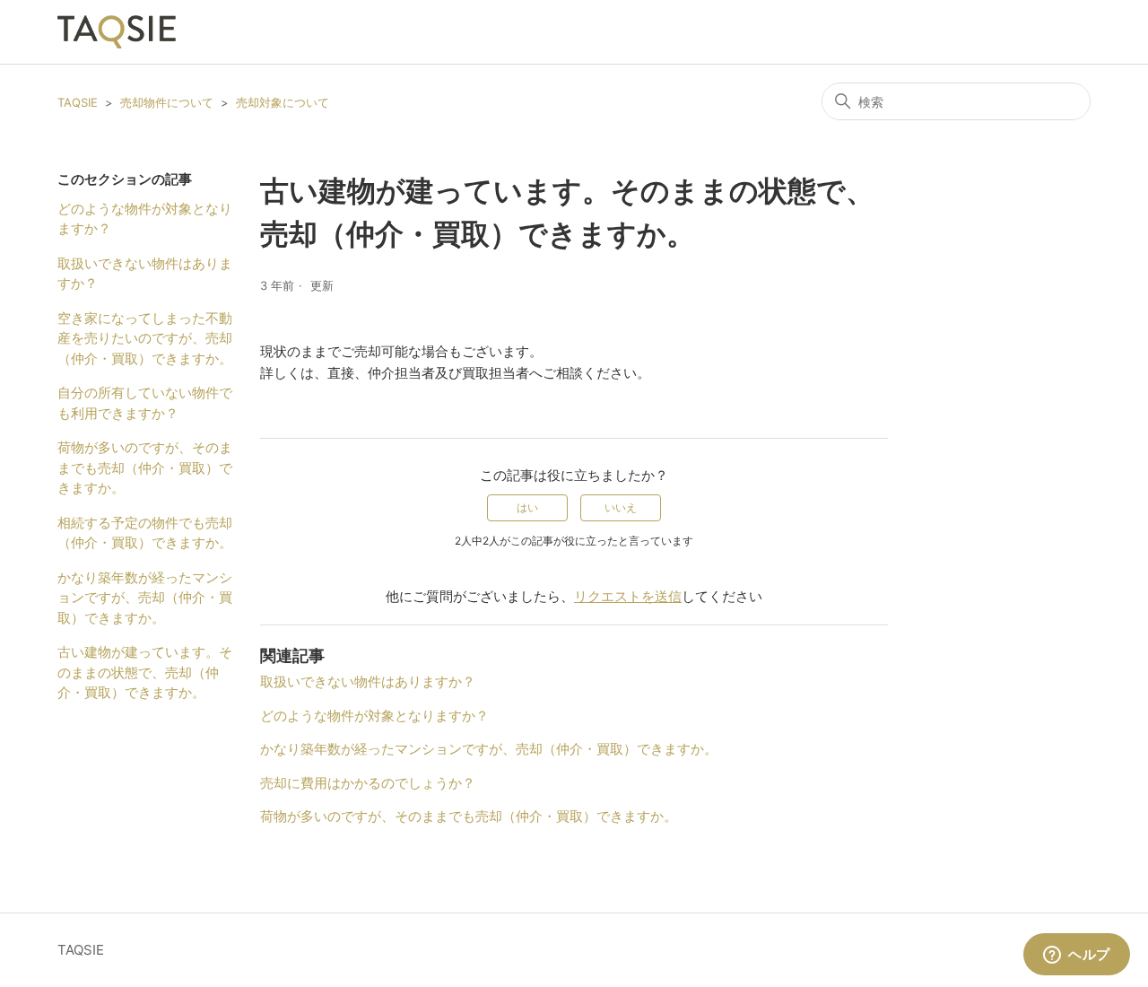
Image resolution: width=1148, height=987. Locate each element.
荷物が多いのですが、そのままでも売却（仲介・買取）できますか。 (144, 467)
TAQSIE (77, 102)
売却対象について (282, 102)
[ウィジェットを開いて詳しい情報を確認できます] (1076, 955)
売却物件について (166, 102)
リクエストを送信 (628, 596)
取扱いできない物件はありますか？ (144, 274)
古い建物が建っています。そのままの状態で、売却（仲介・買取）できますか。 (144, 672)
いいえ (620, 507)
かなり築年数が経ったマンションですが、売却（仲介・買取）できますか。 (144, 597)
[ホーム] (116, 31)
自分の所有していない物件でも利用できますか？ (144, 403)
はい (527, 507)
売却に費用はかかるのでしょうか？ (367, 782)
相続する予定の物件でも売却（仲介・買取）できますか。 (144, 533)
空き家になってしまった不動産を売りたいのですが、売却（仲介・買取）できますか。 (144, 338)
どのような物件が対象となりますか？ (144, 219)
